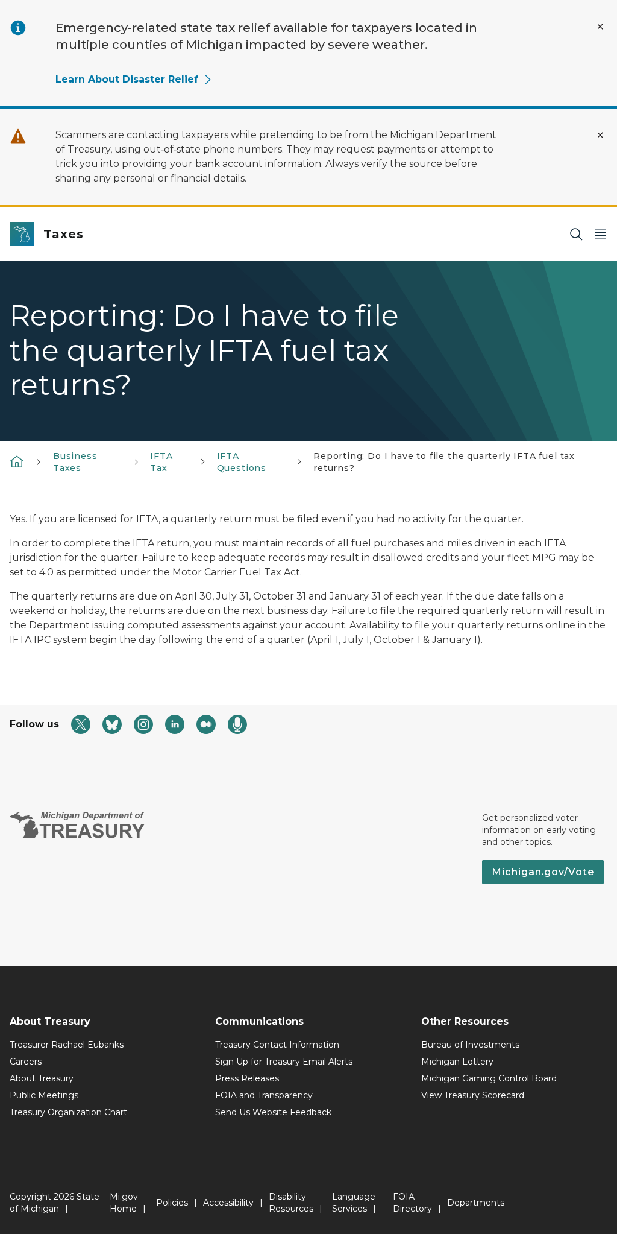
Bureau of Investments (470, 1044)
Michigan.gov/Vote (543, 872)
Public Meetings (44, 1095)
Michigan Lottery (457, 1061)
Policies (172, 1202)
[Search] (576, 234)
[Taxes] (17, 460)
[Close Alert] (600, 26)
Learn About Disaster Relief (126, 79)
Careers (26, 1061)
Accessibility (228, 1202)
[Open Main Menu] (600, 234)
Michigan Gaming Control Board (489, 1078)
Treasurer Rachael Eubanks (67, 1044)
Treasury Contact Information (277, 1044)
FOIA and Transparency (264, 1095)
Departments (475, 1202)
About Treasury (42, 1078)
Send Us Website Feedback (273, 1112)
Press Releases (247, 1078)
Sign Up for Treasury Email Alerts (283, 1061)
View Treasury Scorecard (472, 1095)
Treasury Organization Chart (68, 1112)
